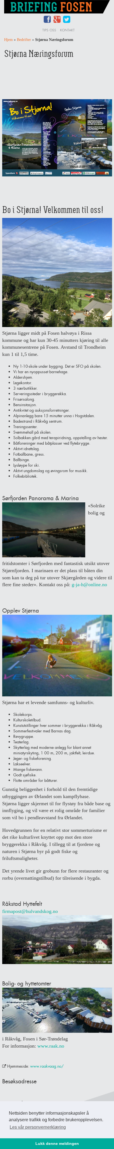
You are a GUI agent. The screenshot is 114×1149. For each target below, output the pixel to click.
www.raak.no (50, 1046)
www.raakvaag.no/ (47, 1066)
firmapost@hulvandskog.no (30, 911)
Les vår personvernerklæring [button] (38, 1127)
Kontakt (67, 30)
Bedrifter (24, 40)
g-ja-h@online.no (89, 584)
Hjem (8, 40)
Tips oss (49, 30)
